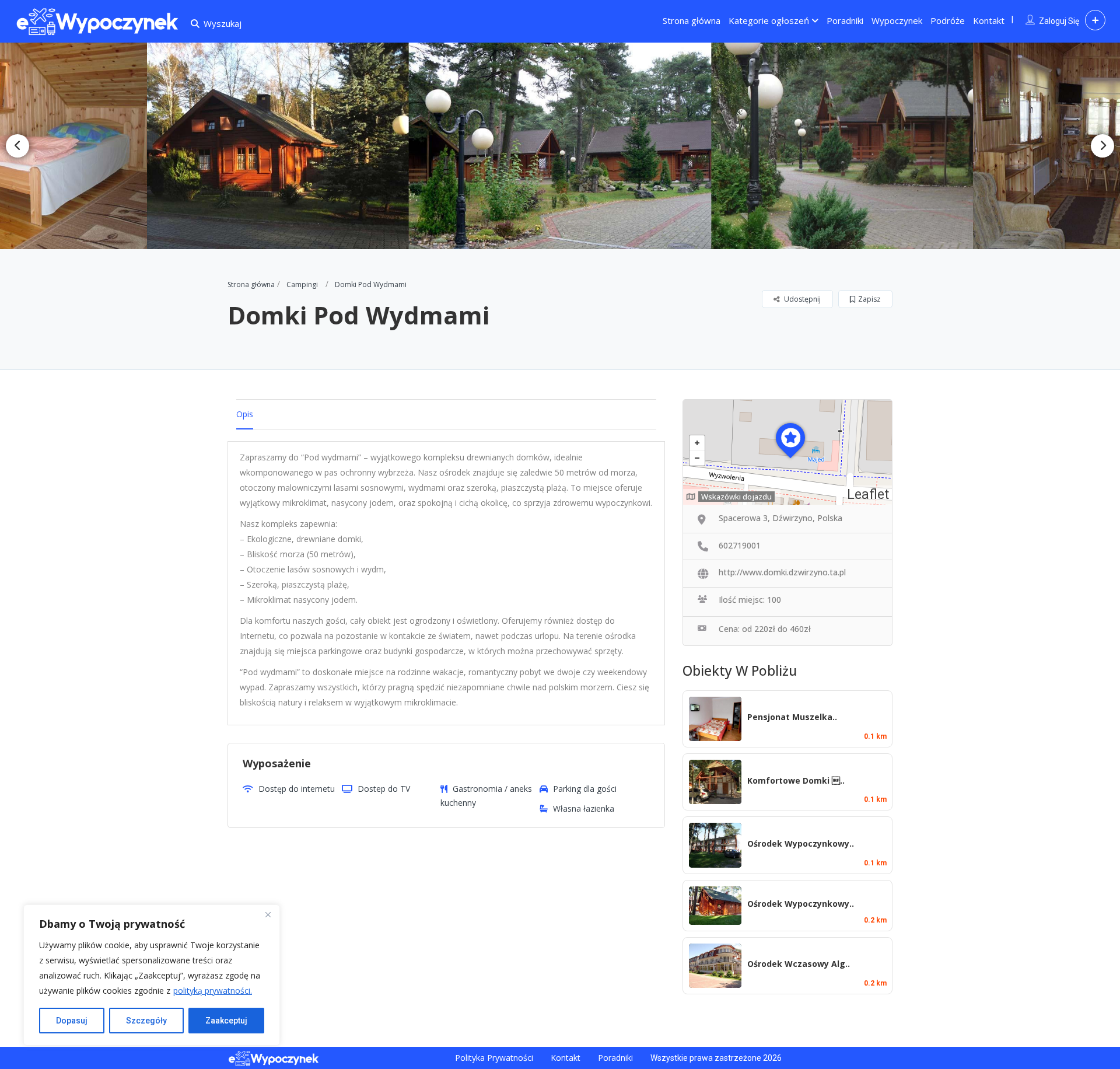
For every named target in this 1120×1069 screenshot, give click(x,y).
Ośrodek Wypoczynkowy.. (800, 843)
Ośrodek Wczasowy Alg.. (798, 963)
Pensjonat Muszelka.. (792, 716)
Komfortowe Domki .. (796, 780)
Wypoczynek (897, 20)
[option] (284, 146)
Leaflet (868, 494)
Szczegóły (146, 1020)
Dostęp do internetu (296, 788)
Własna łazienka (583, 808)
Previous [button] (17, 145)
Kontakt (989, 20)
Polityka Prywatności (494, 1057)
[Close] (268, 914)
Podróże (947, 20)
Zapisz (869, 299)
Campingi (302, 284)
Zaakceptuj (226, 1020)
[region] (151, 975)
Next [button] (1102, 145)
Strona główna (691, 20)
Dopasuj (72, 1020)
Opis (244, 414)
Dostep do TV (384, 788)
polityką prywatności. (212, 990)
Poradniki (845, 20)
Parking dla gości (585, 788)
